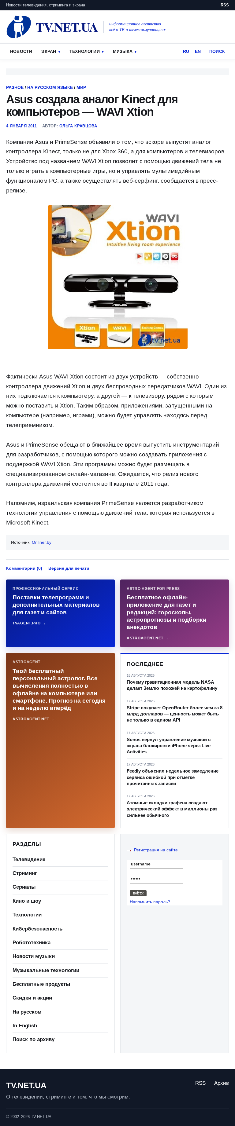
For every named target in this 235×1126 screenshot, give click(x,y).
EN (198, 51)
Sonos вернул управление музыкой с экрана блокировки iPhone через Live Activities (169, 746)
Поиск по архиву (33, 1039)
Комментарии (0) (24, 568)
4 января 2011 (21, 126)
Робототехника (31, 942)
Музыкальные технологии (46, 970)
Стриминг (25, 873)
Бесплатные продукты (41, 984)
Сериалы (24, 887)
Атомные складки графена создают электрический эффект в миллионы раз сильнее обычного (172, 809)
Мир (81, 87)
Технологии (84, 51)
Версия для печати (68, 568)
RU (186, 51)
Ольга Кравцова (78, 126)
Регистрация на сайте (156, 849)
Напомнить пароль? (150, 901)
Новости (21, 51)
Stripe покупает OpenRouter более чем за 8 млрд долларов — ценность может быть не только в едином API (174, 714)
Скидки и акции (32, 998)
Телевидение (29, 859)
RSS (225, 5)
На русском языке (50, 87)
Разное (15, 87)
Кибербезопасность (37, 929)
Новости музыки (34, 956)
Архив (221, 1083)
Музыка (122, 51)
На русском (27, 1012)
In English (25, 1026)
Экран (48, 51)
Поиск (217, 51)
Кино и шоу (27, 901)
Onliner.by (41, 542)
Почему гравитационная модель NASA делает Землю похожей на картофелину (172, 685)
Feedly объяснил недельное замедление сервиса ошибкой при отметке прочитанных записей (172, 777)
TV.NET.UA (26, 1085)
